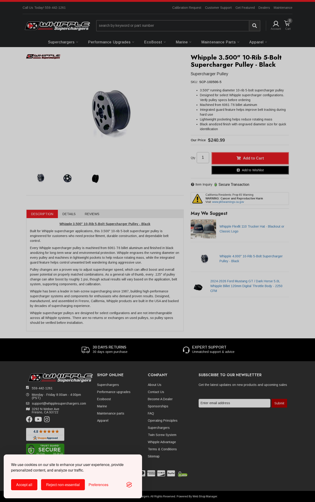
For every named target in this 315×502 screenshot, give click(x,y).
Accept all (24, 484)
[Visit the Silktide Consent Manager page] (129, 484)
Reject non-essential (63, 484)
